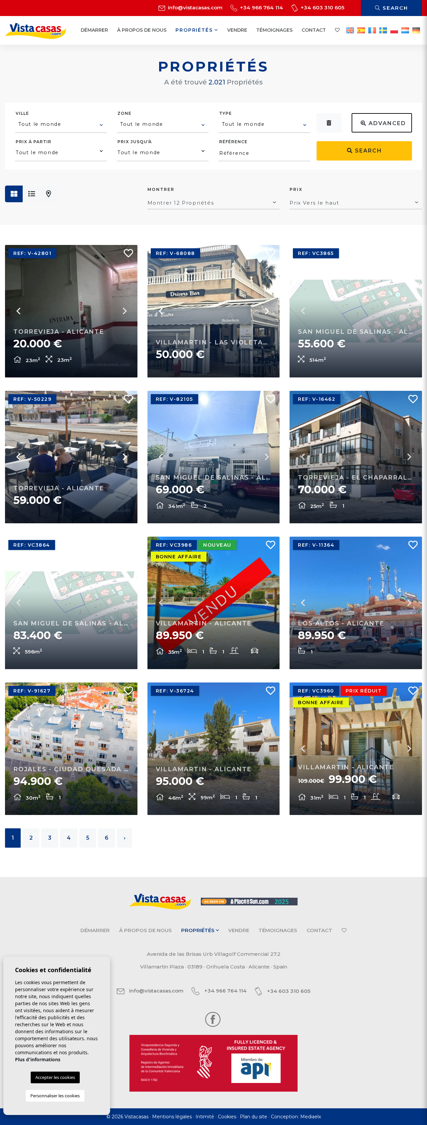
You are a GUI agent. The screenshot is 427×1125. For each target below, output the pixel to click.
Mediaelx (310, 1117)
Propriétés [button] (195, 30)
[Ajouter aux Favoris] (125, 255)
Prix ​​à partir (33, 141)
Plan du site (253, 1117)
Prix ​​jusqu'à (134, 141)
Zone (124, 113)
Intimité (204, 1117)
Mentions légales (172, 1117)
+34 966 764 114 (261, 7)
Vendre (237, 30)
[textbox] (61, 124)
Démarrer (94, 30)
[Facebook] (213, 1019)
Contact (314, 30)
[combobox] (61, 125)
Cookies (227, 1117)
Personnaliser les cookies (55, 1096)
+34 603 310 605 (321, 7)
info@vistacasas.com (194, 7)
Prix (296, 189)
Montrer (160, 189)
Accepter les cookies (55, 1077)
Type (225, 113)
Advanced (386, 123)
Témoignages (274, 30)
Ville (22, 113)
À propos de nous (141, 30)
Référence (233, 141)
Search (394, 8)
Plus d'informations (37, 1059)
